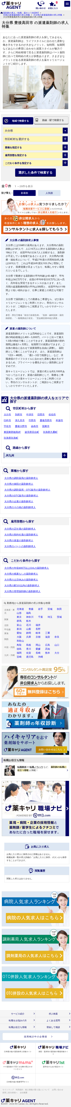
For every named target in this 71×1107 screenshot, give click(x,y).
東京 (19, 617)
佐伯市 (52, 414)
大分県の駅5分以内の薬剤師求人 (21, 585)
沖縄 (40, 656)
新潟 (19, 629)
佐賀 (28, 652)
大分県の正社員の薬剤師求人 (20, 529)
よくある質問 (53, 1020)
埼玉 (50, 617)
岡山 (38, 645)
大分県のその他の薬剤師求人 (20, 507)
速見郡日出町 (32, 432)
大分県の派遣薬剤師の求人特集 (47, 15)
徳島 (19, 648)
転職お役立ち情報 (18, 1027)
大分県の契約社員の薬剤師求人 (21, 534)
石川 (28, 625)
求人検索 (53, 1014)
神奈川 (29, 617)
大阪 (19, 636)
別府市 (18, 414)
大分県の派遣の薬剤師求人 (18, 540)
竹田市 (32, 420)
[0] (53, 4)
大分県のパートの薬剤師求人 (20, 546)
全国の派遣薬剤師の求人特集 (16, 15)
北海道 (20, 609)
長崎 (38, 652)
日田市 (41, 414)
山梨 (28, 629)
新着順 (24, 193)
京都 (38, 636)
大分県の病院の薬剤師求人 (18, 484)
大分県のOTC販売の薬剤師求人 (21, 495)
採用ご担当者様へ (10, 1093)
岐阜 (38, 633)
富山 (19, 625)
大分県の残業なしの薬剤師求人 (21, 574)
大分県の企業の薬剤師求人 (18, 501)
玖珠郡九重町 (50, 432)
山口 (56, 645)
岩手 (40, 609)
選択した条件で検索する (35, 172)
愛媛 (38, 648)
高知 (47, 648)
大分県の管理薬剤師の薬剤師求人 (22, 591)
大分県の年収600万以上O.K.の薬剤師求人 (26, 568)
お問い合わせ (58, 1090)
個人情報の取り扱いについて (37, 1090)
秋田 (59, 609)
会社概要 (24, 1093)
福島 (28, 613)
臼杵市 (7, 420)
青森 (31, 609)
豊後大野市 (21, 426)
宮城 (50, 609)
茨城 (59, 617)
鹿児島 (29, 656)
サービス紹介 (17, 1014)
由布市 (34, 426)
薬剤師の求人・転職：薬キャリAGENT (21, 13)
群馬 (19, 620)
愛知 (19, 633)
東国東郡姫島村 (12, 432)
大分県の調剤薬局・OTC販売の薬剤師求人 (27, 490)
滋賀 (47, 636)
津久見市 (20, 420)
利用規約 (19, 1090)
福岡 (19, 652)
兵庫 (28, 636)
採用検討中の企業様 (35, 1036)
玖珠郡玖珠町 (11, 438)
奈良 (56, 636)
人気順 (49, 193)
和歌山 (20, 640)
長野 (38, 629)
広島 (47, 645)
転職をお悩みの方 (18, 1020)
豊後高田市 (46, 420)
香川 (28, 648)
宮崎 (19, 656)
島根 (28, 645)
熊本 (47, 652)
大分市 (7, 414)
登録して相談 (53, 1027)
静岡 (28, 633)
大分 (56, 652)
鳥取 (19, 645)
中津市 (29, 414)
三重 (47, 633)
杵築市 (59, 420)
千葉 (40, 617)
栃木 (28, 620)
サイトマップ (8, 1090)
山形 (19, 613)
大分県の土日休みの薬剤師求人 (21, 579)
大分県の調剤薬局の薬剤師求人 (21, 478)
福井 (38, 625)
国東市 (45, 426)
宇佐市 (7, 426)
